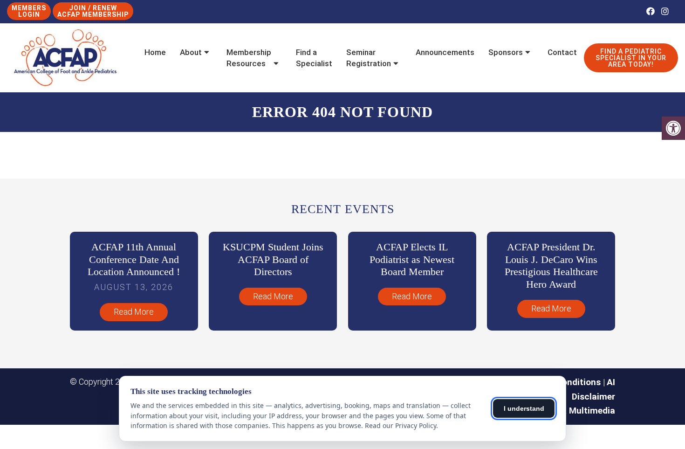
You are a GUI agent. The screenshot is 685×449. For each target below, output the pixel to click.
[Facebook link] (651, 11)
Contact (562, 52)
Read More (134, 312)
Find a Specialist (314, 58)
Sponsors (505, 52)
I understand (524, 408)
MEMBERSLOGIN (29, 11)
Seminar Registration (368, 58)
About (191, 52)
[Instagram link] (665, 11)
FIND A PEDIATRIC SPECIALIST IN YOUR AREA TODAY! (631, 58)
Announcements (445, 52)
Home (155, 52)
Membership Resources (248, 58)
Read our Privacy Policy (400, 425)
